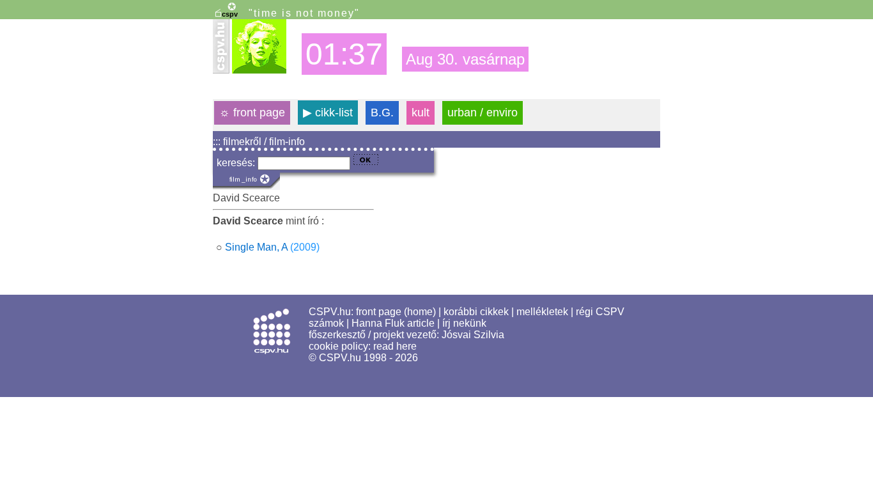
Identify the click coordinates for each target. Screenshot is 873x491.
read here (395, 346)
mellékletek (542, 311)
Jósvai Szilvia (473, 334)
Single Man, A (256, 247)
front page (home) (396, 311)
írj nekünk (464, 323)
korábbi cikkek (476, 311)
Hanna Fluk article (393, 323)
